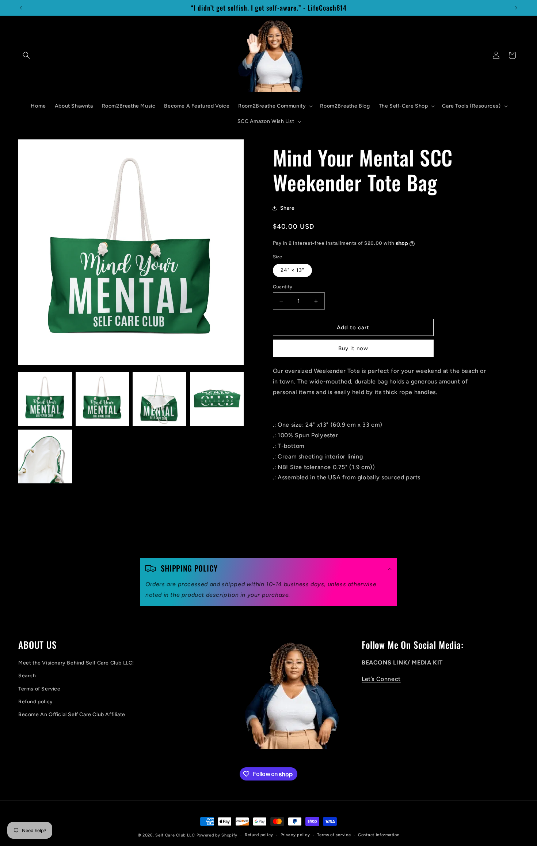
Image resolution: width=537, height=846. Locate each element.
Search (27, 676)
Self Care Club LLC (175, 835)
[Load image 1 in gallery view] (45, 399)
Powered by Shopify (217, 835)
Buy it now (353, 348)
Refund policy (35, 702)
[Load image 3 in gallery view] (159, 399)
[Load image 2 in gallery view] (102, 399)
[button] (26, 55)
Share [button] (287, 208)
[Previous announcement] (21, 8)
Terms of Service (39, 689)
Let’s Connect (381, 678)
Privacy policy (295, 834)
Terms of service (334, 834)
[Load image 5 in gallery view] (45, 456)
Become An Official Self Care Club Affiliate (71, 714)
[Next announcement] (516, 8)
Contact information (378, 834)
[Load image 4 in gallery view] (217, 399)
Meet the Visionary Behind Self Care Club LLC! (76, 663)
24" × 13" (292, 270)
